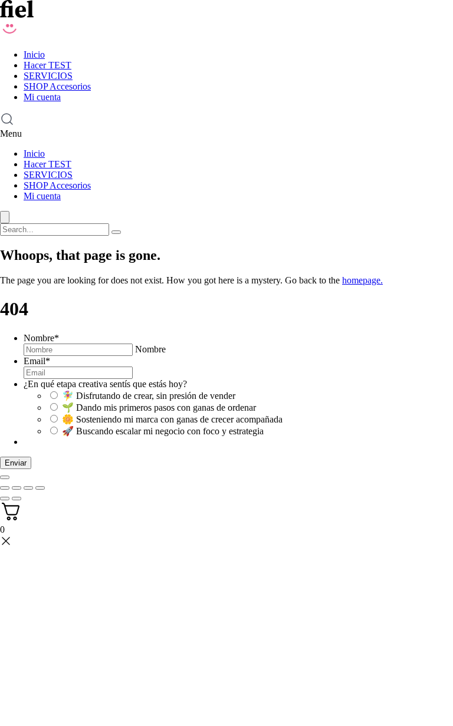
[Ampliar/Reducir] (4, 488)
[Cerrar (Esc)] (40, 488)
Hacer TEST (47, 65)
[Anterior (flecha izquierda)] (4, 498)
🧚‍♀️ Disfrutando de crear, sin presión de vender (148, 396)
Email (37, 361)
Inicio (34, 55)
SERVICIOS (48, 76)
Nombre (41, 338)
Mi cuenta (42, 97)
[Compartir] (28, 488)
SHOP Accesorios (57, 86)
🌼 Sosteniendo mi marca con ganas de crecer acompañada (172, 419)
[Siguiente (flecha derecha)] (16, 498)
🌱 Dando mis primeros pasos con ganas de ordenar (159, 407)
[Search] (116, 232)
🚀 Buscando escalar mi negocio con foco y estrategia (163, 431)
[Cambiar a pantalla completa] (16, 488)
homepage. (362, 280)
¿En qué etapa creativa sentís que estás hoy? (105, 384)
